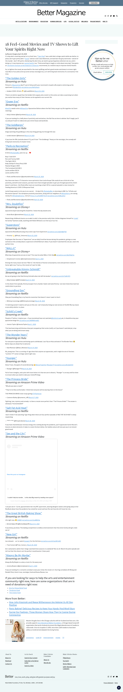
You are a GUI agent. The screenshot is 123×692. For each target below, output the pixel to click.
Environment (34, 21)
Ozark (27, 59)
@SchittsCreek (56, 318)
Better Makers (67, 664)
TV (63, 638)
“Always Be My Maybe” (18, 555)
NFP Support (54, 3)
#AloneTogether (41, 365)
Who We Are (47, 663)
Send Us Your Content (31, 658)
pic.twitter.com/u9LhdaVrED (64, 365)
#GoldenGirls (17, 87)
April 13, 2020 (30, 280)
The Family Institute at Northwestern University (23, 65)
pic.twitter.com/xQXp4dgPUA (56, 232)
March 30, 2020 (39, 91)
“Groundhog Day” (15, 290)
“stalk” (76, 218)
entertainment (48, 638)
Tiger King (41, 56)
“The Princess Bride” (16, 379)
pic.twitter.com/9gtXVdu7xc (65, 255)
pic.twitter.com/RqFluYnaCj (30, 87)
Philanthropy (95, 21)
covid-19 (38, 638)
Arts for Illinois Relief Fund (18, 588)
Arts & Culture (21, 21)
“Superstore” (12, 225)
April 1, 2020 (40, 259)
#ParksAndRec (15, 153)
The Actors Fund (14, 590)
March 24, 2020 (27, 369)
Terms (116, 683)
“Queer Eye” (12, 101)
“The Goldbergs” (14, 125)
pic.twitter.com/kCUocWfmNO (51, 541)
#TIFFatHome (36, 394)
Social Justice (74, 21)
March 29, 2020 (32, 545)
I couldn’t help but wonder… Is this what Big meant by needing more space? (30, 497)
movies (58, 638)
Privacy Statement (108, 683)
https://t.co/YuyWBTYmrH (38, 196)
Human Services (56, 21)
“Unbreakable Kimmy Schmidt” (22, 269)
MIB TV (105, 21)
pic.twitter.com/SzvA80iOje (31, 520)
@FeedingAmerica (18, 196)
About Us (8, 658)
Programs (73, 3)
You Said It (66, 661)
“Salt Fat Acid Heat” (16, 408)
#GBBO (19, 520)
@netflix (8, 108)
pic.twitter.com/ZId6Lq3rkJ (56, 196)
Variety (23, 501)
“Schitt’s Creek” (14, 311)
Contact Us (8, 664)
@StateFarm (65, 193)
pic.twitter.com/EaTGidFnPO (60, 276)
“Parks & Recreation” (17, 146)
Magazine (64, 3)
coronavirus (30, 638)
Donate (81, 3)
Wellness (84, 21)
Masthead (8, 661)
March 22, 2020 (29, 214)
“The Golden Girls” (15, 78)
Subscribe (108, 72)
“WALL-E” (10, 248)
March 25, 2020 (39, 177)
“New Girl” (11, 534)
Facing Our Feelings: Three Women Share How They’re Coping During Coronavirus (42, 613)
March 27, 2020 (33, 397)
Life (65, 21)
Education (44, 21)
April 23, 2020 (38, 200)
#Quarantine (16, 85)
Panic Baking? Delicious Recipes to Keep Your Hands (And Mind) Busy (42, 608)
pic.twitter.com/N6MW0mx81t (29, 320)
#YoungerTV (50, 365)
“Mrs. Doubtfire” (14, 204)
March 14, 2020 (29, 136)
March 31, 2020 (34, 524)
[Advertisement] (101, 98)
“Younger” (11, 358)
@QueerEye (24, 108)
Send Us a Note (29, 666)
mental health (29, 63)
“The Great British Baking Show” (23, 513)
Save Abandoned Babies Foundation (49, 623)
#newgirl (27, 541)
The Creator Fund (15, 593)
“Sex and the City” (15, 433)
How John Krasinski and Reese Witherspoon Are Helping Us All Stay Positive (41, 603)
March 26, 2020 (30, 421)
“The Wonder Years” (16, 334)
